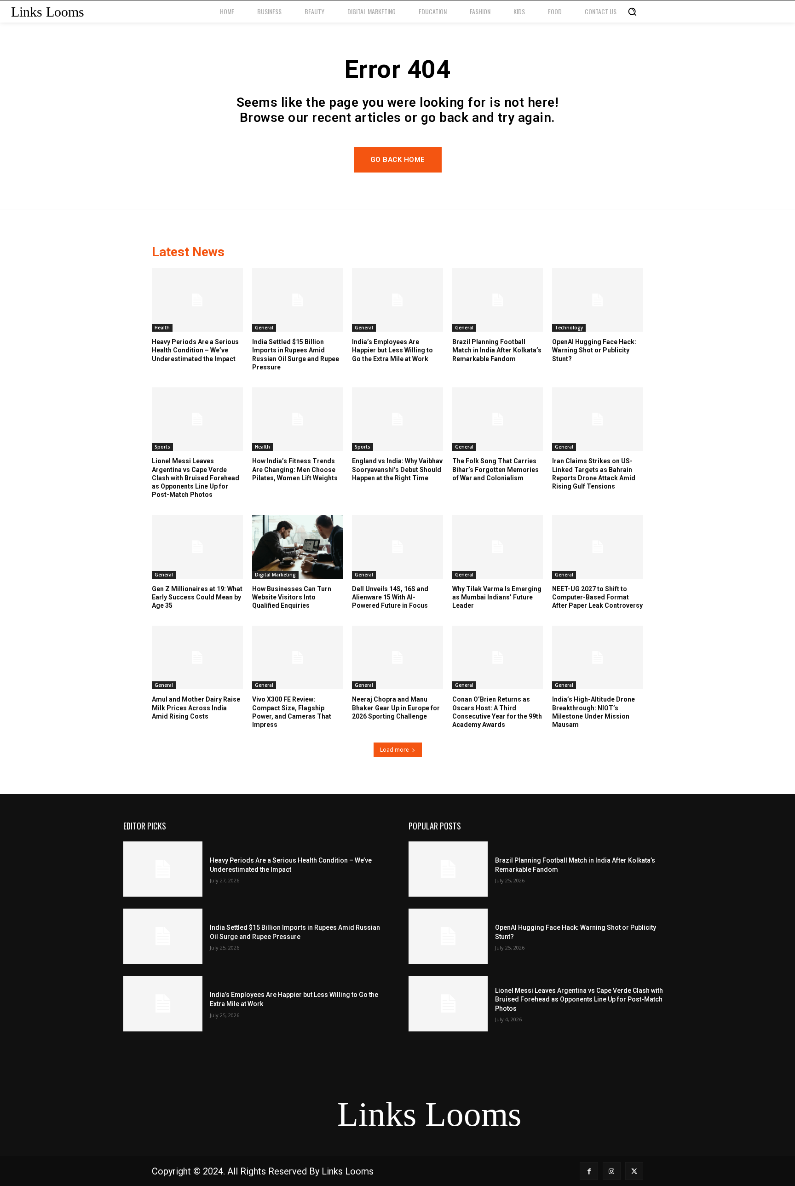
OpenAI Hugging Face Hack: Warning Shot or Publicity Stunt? (594, 350)
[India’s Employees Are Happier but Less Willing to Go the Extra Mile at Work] (397, 300)
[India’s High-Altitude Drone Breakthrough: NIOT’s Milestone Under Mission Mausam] (597, 657)
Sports (162, 446)
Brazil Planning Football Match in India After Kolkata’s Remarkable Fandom (497, 350)
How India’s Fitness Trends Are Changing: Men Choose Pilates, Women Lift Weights (295, 469)
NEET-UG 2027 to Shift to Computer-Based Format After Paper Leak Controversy (597, 597)
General (264, 327)
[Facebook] (589, 1171)
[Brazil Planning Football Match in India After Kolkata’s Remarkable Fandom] (497, 300)
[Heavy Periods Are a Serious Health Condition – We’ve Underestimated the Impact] (197, 300)
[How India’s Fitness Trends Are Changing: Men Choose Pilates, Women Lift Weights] (297, 419)
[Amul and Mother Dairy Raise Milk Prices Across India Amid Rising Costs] (197, 657)
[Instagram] (612, 1171)
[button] (632, 11)
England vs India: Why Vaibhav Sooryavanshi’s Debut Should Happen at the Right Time (397, 469)
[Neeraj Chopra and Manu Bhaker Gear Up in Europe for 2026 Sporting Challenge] (397, 657)
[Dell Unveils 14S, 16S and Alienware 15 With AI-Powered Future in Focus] (397, 546)
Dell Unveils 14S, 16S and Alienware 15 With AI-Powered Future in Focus (390, 597)
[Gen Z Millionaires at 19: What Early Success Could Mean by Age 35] (197, 546)
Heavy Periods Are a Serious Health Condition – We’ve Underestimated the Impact (195, 350)
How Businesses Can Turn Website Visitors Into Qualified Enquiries (291, 597)
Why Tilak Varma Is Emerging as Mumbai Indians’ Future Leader (497, 597)
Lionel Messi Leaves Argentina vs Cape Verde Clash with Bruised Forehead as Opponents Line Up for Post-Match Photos (195, 477)
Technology (569, 327)
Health (162, 327)
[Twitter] (634, 1171)
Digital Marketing (275, 574)
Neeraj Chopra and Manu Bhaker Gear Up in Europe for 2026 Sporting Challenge (396, 708)
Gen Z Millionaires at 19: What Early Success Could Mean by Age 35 (197, 597)
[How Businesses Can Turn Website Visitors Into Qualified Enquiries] (297, 546)
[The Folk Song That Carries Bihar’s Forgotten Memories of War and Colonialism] (497, 419)
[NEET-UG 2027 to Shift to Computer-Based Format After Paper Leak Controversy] (597, 546)
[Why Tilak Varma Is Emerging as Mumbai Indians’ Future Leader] (497, 546)
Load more (394, 750)
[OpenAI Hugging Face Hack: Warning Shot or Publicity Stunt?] (597, 300)
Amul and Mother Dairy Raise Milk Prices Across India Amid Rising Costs (196, 708)
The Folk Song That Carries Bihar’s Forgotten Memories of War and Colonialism (495, 469)
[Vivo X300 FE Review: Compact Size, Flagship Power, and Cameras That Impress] (297, 657)
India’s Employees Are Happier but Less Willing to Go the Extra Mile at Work (392, 350)
